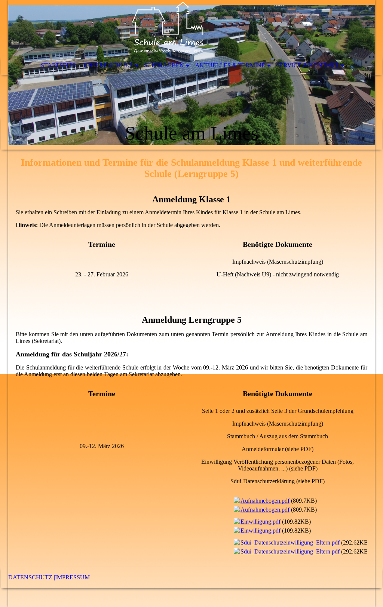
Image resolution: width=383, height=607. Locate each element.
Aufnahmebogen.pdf (264, 500)
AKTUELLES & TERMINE (230, 65)
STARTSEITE (58, 65)
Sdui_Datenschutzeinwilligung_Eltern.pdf (290, 542)
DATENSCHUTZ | (31, 577)
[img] (191, 75)
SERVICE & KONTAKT (307, 65)
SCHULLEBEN (164, 65)
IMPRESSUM (72, 577)
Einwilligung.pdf (260, 521)
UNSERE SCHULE (108, 65)
